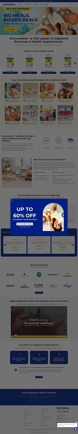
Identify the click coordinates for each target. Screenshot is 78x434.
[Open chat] (75, 429)
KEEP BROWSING (25, 227)
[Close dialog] (12, 200)
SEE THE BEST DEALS (24, 224)
